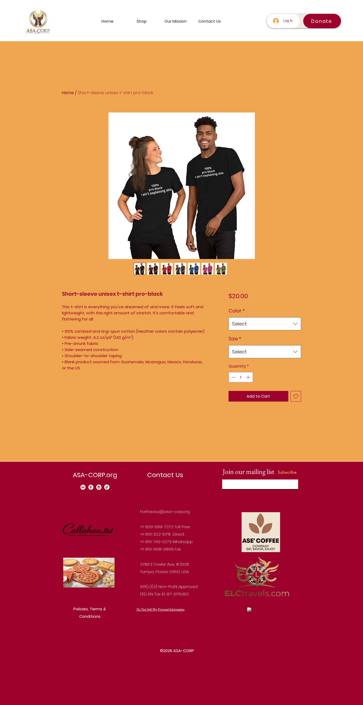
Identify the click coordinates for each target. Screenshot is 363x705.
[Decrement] (233, 377)
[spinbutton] (240, 377)
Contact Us (165, 474)
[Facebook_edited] (91, 487)
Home (68, 93)
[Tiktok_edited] (106, 487)
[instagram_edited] (99, 487)
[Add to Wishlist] (295, 396)
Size (235, 338)
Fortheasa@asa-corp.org (165, 511)
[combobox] (265, 324)
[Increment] (248, 377)
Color (237, 310)
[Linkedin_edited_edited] (83, 487)
